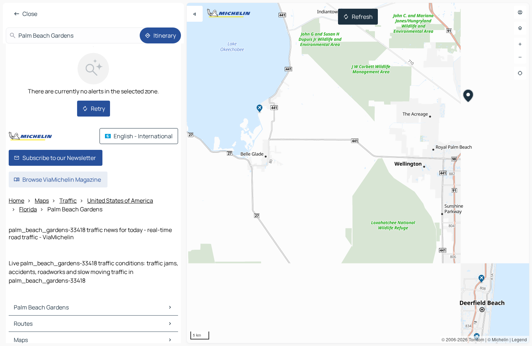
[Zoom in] (520, 44)
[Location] (520, 73)
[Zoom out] (520, 57)
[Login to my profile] (520, 12)
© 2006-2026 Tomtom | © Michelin (475, 339)
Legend (519, 339)
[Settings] (520, 28)
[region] (358, 173)
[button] (468, 96)
